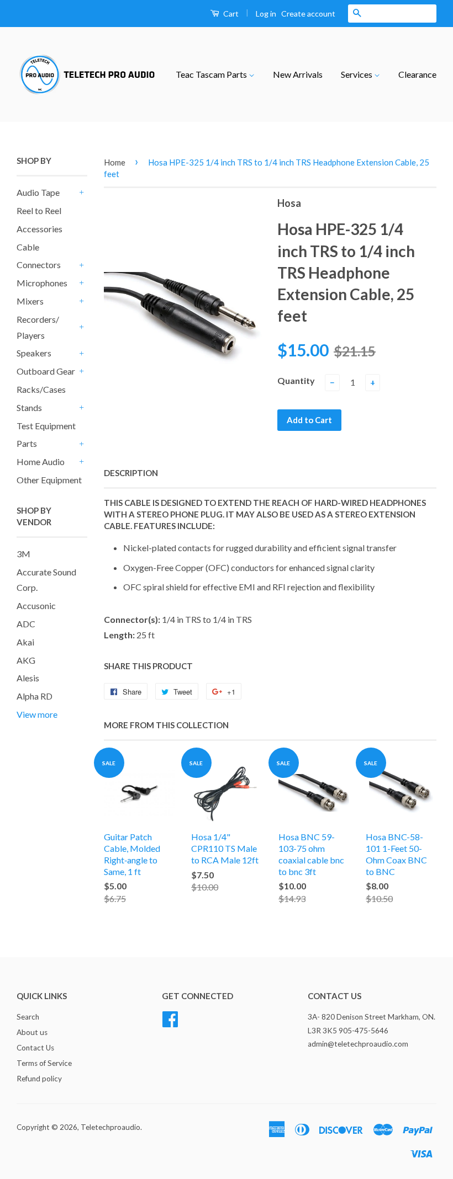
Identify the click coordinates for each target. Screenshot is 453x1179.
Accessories (39, 228)
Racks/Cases (41, 389)
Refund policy (39, 1078)
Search (28, 1016)
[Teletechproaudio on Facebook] (170, 1017)
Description (131, 473)
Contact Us (35, 1047)
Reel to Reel (39, 210)
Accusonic (36, 605)
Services (357, 74)
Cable (28, 247)
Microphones (42, 283)
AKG (26, 660)
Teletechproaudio (110, 1127)
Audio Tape (38, 192)
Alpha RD (34, 696)
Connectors (39, 264)
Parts (27, 443)
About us (32, 1032)
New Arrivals (298, 74)
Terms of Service (44, 1063)
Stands (29, 407)
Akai (25, 642)
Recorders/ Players (38, 327)
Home (114, 162)
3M (23, 553)
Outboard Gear (46, 371)
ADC (26, 623)
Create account (308, 13)
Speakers (34, 353)
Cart (230, 13)
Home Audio (41, 461)
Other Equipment (49, 479)
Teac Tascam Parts (212, 74)
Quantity (296, 380)
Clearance (417, 74)
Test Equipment (46, 425)
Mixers (30, 301)
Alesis (28, 678)
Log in (266, 13)
